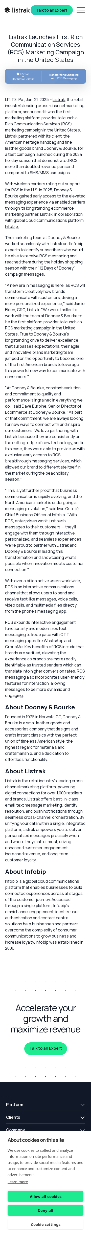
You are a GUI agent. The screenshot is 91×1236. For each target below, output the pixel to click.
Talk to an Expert (45, 1048)
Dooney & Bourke (60, 148)
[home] (18, 10)
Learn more (18, 1181)
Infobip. (12, 226)
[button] (45, 1104)
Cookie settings (45, 1224)
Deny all (45, 1210)
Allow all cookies (45, 1196)
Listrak (59, 99)
